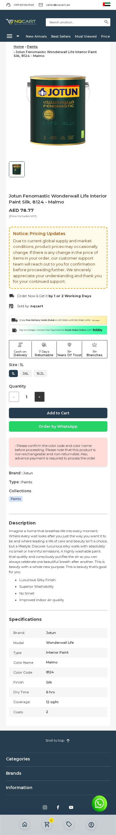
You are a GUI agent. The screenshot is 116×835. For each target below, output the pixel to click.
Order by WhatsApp (58, 426)
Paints (32, 47)
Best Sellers (60, 36)
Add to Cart (58, 413)
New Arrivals (36, 36)
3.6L (26, 373)
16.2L (40, 373)
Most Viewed (86, 36)
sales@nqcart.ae (58, 4)
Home (19, 47)
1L (13, 373)
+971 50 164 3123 (24, 4)
